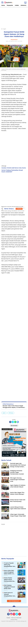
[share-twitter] (13, 422)
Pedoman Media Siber (16, 617)
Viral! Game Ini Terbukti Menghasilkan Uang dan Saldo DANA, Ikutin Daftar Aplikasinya (10, 594)
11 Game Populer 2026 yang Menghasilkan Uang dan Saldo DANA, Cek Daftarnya (10, 564)
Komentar (14, 425)
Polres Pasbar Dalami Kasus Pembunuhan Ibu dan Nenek (9, 579)
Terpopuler (10, 5)
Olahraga (11, 412)
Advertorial (24, 5)
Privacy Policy (14, 619)
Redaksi (8, 617)
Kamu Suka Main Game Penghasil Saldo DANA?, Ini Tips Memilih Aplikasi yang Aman (10, 572)
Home (3, 5)
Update (19, 208)
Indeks (17, 5)
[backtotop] (14, 607)
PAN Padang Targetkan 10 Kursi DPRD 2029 (9, 586)
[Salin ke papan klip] (18, 422)
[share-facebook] (10, 422)
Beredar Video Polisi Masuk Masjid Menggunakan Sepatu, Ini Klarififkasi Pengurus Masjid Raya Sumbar (13, 406)
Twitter (17, 616)
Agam (4, 412)
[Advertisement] (14, 16)
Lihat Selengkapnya (13, 601)
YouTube (20, 616)
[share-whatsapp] (15, 422)
